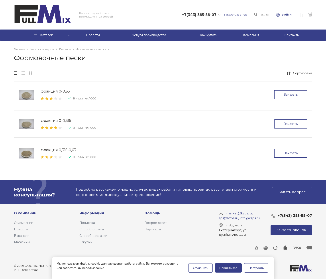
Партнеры (153, 229)
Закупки (85, 242)
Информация (91, 213)
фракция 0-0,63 (55, 91)
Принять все (228, 268)
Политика (87, 223)
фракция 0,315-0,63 (58, 150)
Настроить (256, 268)
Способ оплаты (91, 229)
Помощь (152, 213)
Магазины (22, 242)
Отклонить (200, 268)
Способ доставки (93, 236)
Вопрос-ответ (156, 223)
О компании (25, 213)
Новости (21, 229)
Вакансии (21, 236)
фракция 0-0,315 (56, 121)
